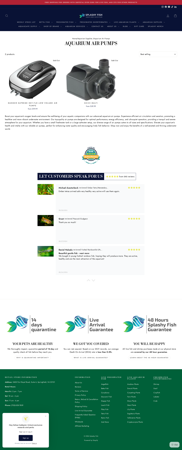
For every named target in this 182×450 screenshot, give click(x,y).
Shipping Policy (81, 406)
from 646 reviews (126, 176)
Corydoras (105, 392)
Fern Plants (131, 396)
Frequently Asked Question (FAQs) (85, 416)
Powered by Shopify (91, 440)
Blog (126, 26)
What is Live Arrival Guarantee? (91, 358)
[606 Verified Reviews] (91, 165)
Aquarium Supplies (153, 22)
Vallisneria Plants (133, 418)
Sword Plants (132, 388)
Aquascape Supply (28, 26)
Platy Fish (104, 409)
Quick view (32, 98)
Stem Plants (131, 405)
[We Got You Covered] (91, 324)
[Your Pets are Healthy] (33, 324)
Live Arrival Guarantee (83, 410)
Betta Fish (45, 22)
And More (105, 422)
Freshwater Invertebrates (94, 22)
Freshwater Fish (65, 22)
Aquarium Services (75, 26)
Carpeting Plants (133, 392)
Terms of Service (81, 391)
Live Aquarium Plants (125, 22)
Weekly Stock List (26, 22)
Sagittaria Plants (133, 413)
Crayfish (157, 392)
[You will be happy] (149, 324)
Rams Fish (105, 418)
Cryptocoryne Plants (135, 422)
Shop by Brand (52, 26)
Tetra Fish (105, 413)
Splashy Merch (156, 26)
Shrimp (156, 384)
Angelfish (104, 384)
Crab (155, 401)
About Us (112, 26)
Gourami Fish (106, 396)
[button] (88, 281)
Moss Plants (131, 401)
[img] (112, 176)
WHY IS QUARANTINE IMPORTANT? (32, 358)
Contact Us (98, 26)
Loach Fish (105, 405)
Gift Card (139, 26)
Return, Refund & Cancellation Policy (86, 400)
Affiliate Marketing (82, 426)
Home (74, 38)
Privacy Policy (80, 395)
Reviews (78, 387)
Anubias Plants (133, 384)
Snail (155, 388)
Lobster (156, 396)
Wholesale (79, 422)
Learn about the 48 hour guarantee (149, 358)
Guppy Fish (105, 401)
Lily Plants (131, 409)
